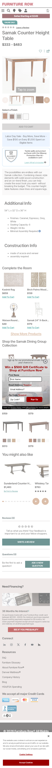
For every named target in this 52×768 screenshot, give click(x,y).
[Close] (48, 736)
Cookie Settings (26, 754)
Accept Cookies (26, 762)
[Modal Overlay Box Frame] (26, 384)
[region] (26, 750)
